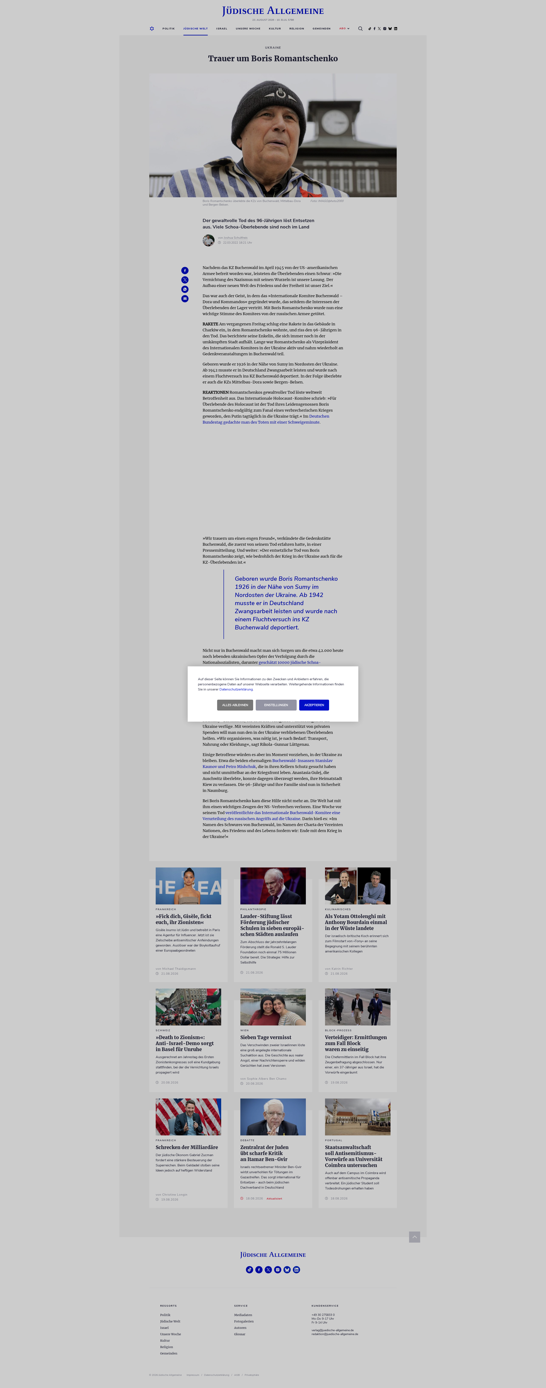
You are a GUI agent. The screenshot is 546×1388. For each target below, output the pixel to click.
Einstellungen (276, 705)
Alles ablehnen (235, 705)
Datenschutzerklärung (236, 689)
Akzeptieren (314, 705)
